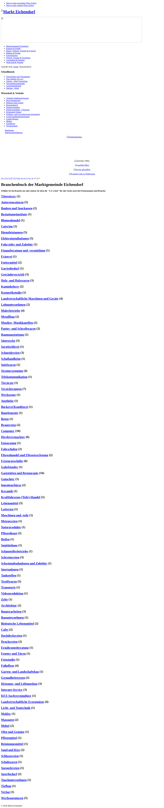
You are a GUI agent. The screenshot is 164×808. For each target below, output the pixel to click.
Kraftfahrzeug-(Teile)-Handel (20, 497)
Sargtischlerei (10, 346)
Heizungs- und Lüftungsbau (19, 683)
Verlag (5, 792)
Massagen (7, 719)
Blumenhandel (10, 220)
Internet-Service (12, 689)
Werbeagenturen (12, 798)
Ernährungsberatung (15, 647)
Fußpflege (7, 665)
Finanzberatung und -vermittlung (23, 250)
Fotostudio (8, 659)
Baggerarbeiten (11, 611)
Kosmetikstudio (11, 292)
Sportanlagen (10, 569)
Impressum (9, 130)
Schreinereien (10, 557)
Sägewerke (8, 340)
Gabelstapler (9, 467)
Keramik (7, 491)
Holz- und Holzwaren (15, 280)
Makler (6, 713)
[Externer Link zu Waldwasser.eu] (82, 174)
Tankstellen (8, 575)
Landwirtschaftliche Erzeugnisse (22, 701)
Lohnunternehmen (13, 304)
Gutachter (8, 479)
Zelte (4, 599)
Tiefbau (6, 786)
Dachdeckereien (11, 635)
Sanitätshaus (9, 545)
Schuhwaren (9, 762)
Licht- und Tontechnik (15, 707)
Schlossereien (10, 756)
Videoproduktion (12, 593)
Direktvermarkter (13, 437)
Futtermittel (9, 262)
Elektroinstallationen (15, 238)
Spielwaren (8, 364)
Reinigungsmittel (12, 744)
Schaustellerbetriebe (14, 551)
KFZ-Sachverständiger (16, 695)
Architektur (9, 605)
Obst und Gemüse (12, 731)
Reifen (5, 539)
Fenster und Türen (13, 653)
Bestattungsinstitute (14, 214)
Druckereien (9, 641)
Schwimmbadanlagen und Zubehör (24, 563)
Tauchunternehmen (14, 780)
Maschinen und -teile (15, 515)
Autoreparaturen (12, 202)
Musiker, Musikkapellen (17, 322)
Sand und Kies (10, 750)
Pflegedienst (9, 533)
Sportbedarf (9, 774)
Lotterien (7, 509)
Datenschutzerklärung (14, 133)
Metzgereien (9, 521)
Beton (5, 419)
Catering (7, 226)
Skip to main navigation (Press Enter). (21, 3)
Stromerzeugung (12, 370)
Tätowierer (8, 196)
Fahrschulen (9, 449)
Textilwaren (9, 581)
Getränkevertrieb (12, 274)
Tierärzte (7, 382)
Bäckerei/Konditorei (14, 406)
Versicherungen (11, 389)
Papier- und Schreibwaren (18, 328)
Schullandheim (11, 358)
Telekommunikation (14, 376)
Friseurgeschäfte (12, 461)
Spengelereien (10, 768)
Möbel (5, 725)
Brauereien (8, 425)
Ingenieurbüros (11, 485)
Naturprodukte (11, 527)
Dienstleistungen (12, 232)
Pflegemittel (9, 737)
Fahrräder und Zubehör (17, 244)
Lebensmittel (9, 503)
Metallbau (8, 316)
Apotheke (7, 400)
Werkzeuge (8, 394)
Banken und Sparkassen (16, 208)
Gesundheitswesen (13, 677)
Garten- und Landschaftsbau (20, 671)
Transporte (8, 587)
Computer (7, 431)
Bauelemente (9, 413)
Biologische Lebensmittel (17, 623)
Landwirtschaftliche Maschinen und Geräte (29, 298)
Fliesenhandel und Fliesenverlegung (24, 455)
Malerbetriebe (10, 310)
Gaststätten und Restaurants (19, 473)
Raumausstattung (12, 334)
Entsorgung (8, 443)
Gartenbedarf (10, 268)
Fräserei (6, 256)
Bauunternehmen (12, 617)
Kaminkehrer (10, 286)
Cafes (4, 629)
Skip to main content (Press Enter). (20, 5)
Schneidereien (10, 352)
